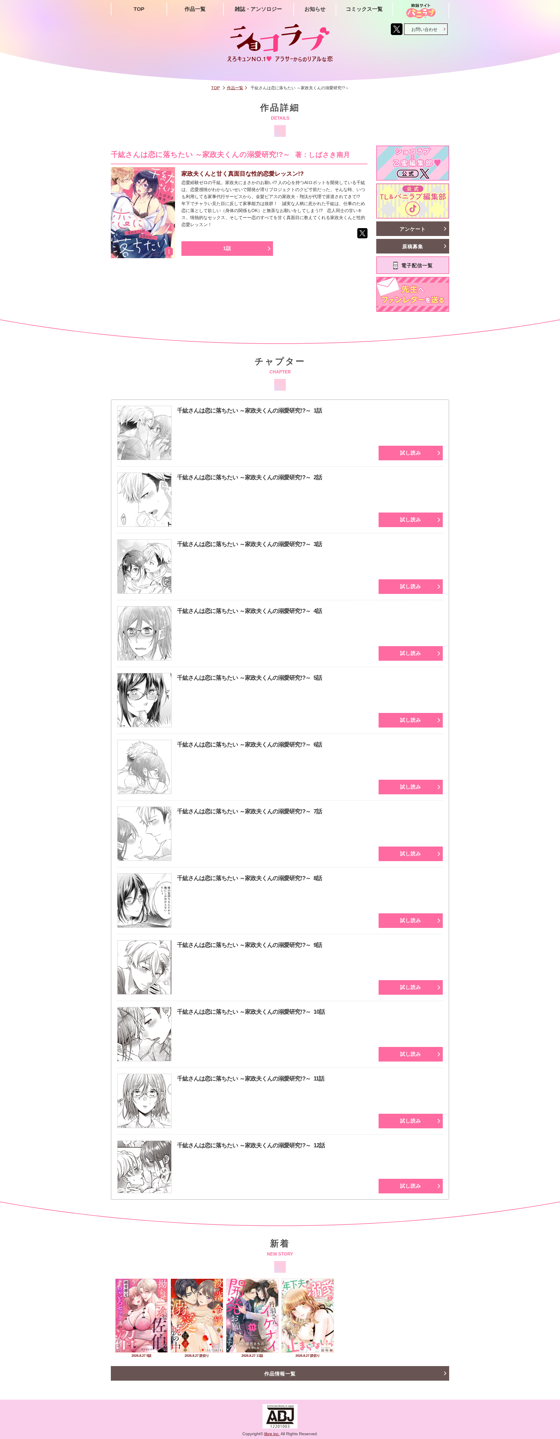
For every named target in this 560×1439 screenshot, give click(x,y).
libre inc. (272, 1433)
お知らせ (315, 9)
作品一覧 (195, 9)
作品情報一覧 (280, 1374)
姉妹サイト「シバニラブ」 (421, 11)
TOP (139, 9)
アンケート (413, 229)
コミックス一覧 (364, 9)
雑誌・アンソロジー (258, 9)
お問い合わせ (424, 29)
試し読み (410, 453)
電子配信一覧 (417, 265)
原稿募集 (412, 246)
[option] (141, 1319)
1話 (227, 248)
